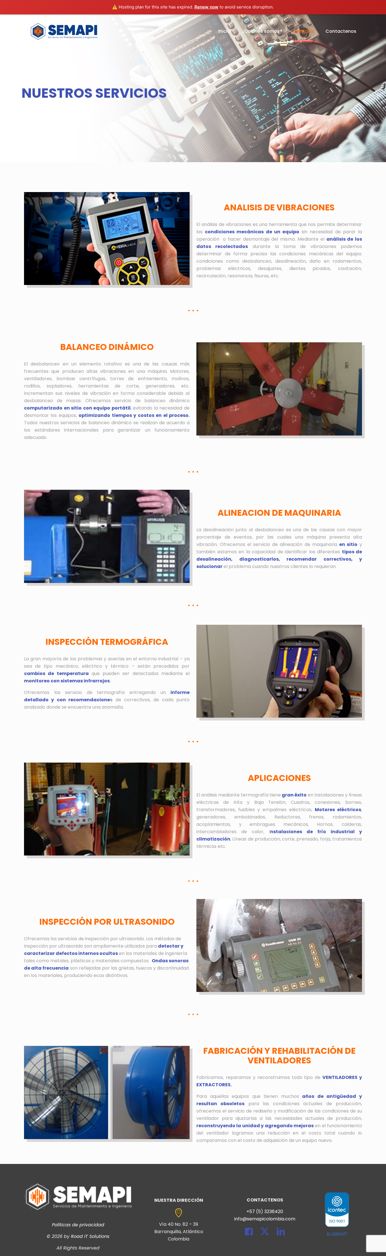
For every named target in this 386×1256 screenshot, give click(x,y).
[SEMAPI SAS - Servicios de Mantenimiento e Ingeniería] (64, 31)
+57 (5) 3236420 (264, 1211)
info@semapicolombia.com (264, 1219)
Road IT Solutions (90, 1236)
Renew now (206, 7)
